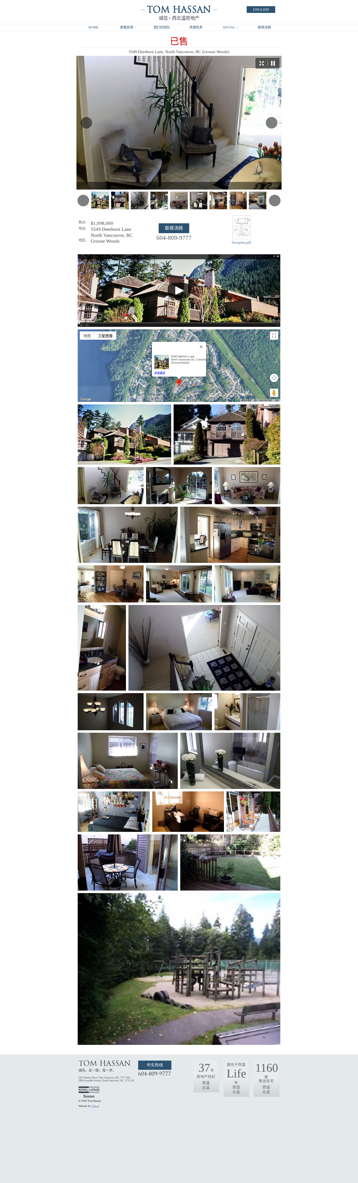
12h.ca (95, 1106)
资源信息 (196, 27)
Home (93, 27)
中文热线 (155, 1065)
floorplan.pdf (241, 243)
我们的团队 (162, 27)
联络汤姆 (264, 27)
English (261, 9)
